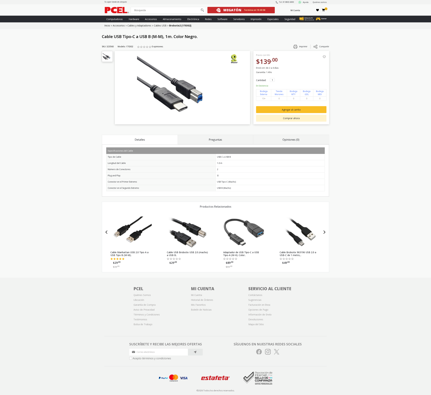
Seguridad (290, 19)
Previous (106, 232)
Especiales (273, 19)
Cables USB (160, 25)
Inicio (107, 25)
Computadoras (114, 19)
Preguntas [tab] (215, 139)
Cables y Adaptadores (139, 25)
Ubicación (139, 299)
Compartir (324, 46)
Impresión (256, 19)
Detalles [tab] (140, 139)
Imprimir (303, 46)
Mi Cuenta (295, 10)
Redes (208, 19)
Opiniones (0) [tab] (291, 139)
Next (324, 232)
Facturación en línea (259, 304)
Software (222, 19)
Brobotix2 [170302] (180, 25)
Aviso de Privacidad (144, 309)
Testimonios (140, 319)
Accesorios (151, 19)
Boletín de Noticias (201, 309)
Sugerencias (254, 299)
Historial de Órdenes (202, 299)
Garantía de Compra (145, 304)
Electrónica (193, 19)
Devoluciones (255, 319)
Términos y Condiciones (147, 314)
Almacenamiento (172, 19)
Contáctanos (255, 295)
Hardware (134, 19)
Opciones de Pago (258, 309)
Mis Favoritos (198, 304)
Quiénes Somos (142, 295)
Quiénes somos (320, 2)
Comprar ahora (291, 118)
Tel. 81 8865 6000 (286, 2)
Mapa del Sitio (256, 324)
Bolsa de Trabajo (143, 324)
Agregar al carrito (291, 109)
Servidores (239, 19)
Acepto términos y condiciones (152, 358)
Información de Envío (260, 314)
